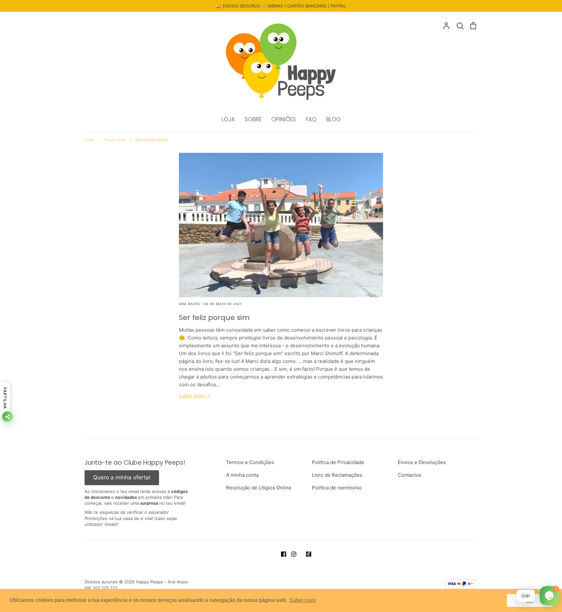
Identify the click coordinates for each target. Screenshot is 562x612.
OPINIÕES (283, 119)
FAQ (311, 119)
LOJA (228, 119)
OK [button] (530, 600)
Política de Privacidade (338, 462)
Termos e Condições (250, 462)
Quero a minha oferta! (122, 477)
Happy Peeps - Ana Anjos (162, 581)
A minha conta (242, 475)
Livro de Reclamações (337, 475)
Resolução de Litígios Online (258, 488)
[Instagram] (296, 554)
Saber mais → (194, 395)
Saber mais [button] (302, 600)
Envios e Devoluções (422, 462)
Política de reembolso (337, 488)
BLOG (333, 119)
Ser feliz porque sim (214, 318)
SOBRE (253, 119)
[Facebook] (286, 554)
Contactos (409, 475)
